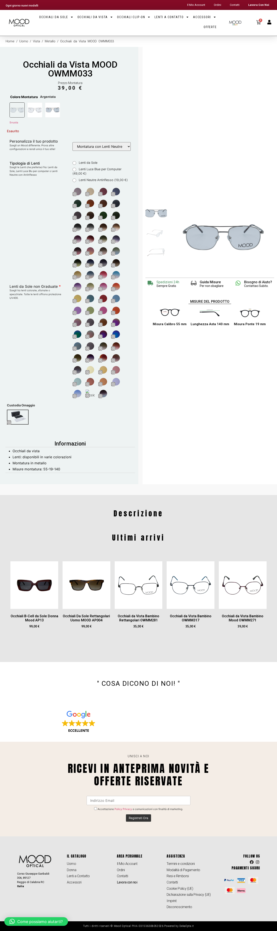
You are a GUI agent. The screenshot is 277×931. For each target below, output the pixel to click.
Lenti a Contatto (169, 17)
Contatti (235, 4)
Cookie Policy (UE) (180, 888)
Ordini (217, 4)
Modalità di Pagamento (183, 870)
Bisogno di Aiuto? (258, 282)
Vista (36, 41)
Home (10, 41)
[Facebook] (252, 862)
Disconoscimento (179, 907)
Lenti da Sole (87, 162)
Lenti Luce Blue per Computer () (96, 171)
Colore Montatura (24, 97)
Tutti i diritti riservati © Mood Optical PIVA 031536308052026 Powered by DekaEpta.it (138, 926)
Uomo (23, 41)
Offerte (210, 27)
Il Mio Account (196, 4)
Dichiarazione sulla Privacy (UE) (189, 895)
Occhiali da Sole (53, 17)
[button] (36, 921)
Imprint (172, 901)
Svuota (14, 122)
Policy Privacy (123, 809)
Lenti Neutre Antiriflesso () (103, 180)
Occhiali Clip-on (131, 17)
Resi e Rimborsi (178, 876)
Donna (71, 870)
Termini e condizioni (181, 864)
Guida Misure (210, 282)
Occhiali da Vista (92, 17)
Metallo (50, 41)
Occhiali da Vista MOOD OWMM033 (70, 69)
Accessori (202, 17)
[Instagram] (257, 862)
